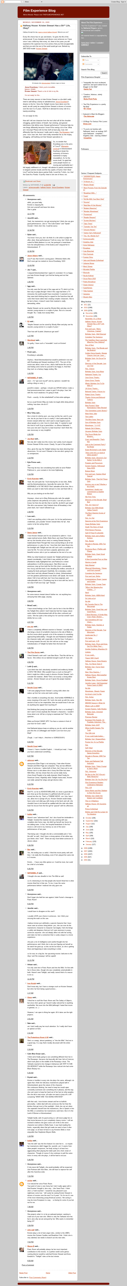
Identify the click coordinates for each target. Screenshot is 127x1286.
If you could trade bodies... (94, 736)
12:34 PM (30, 230)
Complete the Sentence (93, 573)
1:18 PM (30, 1136)
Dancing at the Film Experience (96, 521)
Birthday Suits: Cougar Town (95, 584)
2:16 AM (30, 1049)
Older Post (72, 1273)
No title (87, 601)
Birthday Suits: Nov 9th (93, 700)
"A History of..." (88, 182)
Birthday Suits (90, 403)
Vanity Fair (88, 89)
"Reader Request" (89, 217)
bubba (29, 814)
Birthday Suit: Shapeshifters (95, 739)
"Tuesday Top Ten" (90, 227)
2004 (86, 860)
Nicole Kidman (88, 276)
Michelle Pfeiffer (89, 269)
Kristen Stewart (41, 49)
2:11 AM (30, 1033)
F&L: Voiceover (90, 771)
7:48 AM (30, 1207)
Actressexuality (88, 239)
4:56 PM (30, 662)
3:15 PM (30, 528)
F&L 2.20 (88, 788)
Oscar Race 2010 (89, 279)
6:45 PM (30, 869)
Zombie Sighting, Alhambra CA (96, 649)
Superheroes (87, 288)
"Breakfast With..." (90, 193)
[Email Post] (53, 185)
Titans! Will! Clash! (92, 658)
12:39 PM (30, 251)
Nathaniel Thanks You (93, 374)
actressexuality (34, 187)
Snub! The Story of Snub (94, 527)
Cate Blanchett (88, 251)
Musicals (86, 272)
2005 (86, 857)
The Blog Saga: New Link (94, 420)
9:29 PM (30, 890)
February (89, 841)
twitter (93, 43)
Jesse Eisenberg (62, 102)
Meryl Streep (87, 266)
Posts (86, 60)
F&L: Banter (89, 541)
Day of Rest (89, 345)
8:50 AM (30, 1261)
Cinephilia (88, 138)
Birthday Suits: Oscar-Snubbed (96, 680)
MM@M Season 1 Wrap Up (95, 703)
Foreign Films (88, 257)
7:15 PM (30, 1176)
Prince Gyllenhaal (91, 809)
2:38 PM (30, 512)
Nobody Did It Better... (93, 428)
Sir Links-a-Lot (90, 598)
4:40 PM (30, 648)
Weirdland (31, 340)
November (90, 316)
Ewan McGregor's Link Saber (95, 450)
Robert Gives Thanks (92, 394)
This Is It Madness (92, 801)
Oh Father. (89, 638)
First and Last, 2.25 (92, 641)
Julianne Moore (88, 263)
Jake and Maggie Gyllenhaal (93, 260)
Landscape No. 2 (91, 635)
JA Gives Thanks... (92, 388)
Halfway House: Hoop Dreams (96, 661)
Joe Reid (30, 439)
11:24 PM (30, 979)
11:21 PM (30, 960)
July (87, 827)
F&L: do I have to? (92, 505)
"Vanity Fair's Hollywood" (92, 233)
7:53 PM (30, 1242)
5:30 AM (30, 1073)
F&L (86, 745)
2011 (86, 305)
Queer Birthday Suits (92, 524)
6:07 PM (30, 756)
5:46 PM (30, 1160)
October (89, 818)
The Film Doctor (33, 652)
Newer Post (23, 1273)
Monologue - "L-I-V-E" (93, 425)
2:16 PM (30, 474)
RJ (28, 321)
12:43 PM (30, 265)
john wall (30, 1230)
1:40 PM (30, 348)
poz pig (30, 626)
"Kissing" (86, 202)
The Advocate (89, 116)
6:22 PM (30, 784)
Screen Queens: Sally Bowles (96, 709)
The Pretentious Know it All (37, 1037)
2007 (86, 851)
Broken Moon (90, 471)
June (88, 830)
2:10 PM (30, 458)
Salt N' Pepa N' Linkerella (94, 533)
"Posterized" (87, 214)
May (87, 833)
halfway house (45, 187)
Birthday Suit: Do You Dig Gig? (96, 779)
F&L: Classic (90, 369)
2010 (86, 307)
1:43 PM (30, 373)
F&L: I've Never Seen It (93, 664)
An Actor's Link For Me (93, 694)
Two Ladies (89, 417)
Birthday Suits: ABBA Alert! (95, 595)
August (88, 824)
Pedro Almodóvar (89, 282)
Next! (87, 592)
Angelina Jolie (88, 242)
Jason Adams (32, 256)
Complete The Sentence (94, 337)
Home (48, 1273)
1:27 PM (30, 336)
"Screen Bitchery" (89, 220)
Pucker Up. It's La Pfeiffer (94, 742)
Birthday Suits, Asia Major (94, 371)
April (87, 836)
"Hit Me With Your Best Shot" (93, 199)
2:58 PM (30, 1225)
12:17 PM (30, 214)
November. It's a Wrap (93, 319)
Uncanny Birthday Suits (93, 431)
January (89, 844)
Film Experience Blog (39, 10)
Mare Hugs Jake (91, 414)
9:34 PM (30, 904)
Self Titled (89, 748)
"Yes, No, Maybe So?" (91, 236)
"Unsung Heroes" (89, 230)
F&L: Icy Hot (89, 518)
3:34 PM (30, 587)
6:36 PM (30, 845)
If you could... (90, 655)
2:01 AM (30, 1019)
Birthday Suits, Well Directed (95, 334)
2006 (86, 854)
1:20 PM (30, 317)
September (90, 821)
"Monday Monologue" (90, 211)
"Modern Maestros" (90, 208)
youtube (100, 43)
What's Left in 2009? (92, 706)
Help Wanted (89, 565)
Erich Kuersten (33, 479)
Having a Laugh (90, 562)
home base (85, 43)
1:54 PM (30, 409)
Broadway (86, 248)
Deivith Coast (32, 688)
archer (29, 1181)
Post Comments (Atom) (37, 1277)
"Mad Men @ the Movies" (92, 205)
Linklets (88, 652)
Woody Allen (87, 297)
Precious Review (91, 717)
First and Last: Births (92, 576)
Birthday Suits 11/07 (92, 725)
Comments (88, 64)
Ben (28, 849)
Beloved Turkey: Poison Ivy (95, 391)
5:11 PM (30, 683)
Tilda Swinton (88, 291)
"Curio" (85, 196)
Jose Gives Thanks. (92, 377)
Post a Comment (28, 1265)
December (90, 313)
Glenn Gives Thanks (92, 380)
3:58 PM (30, 601)
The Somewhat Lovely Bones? (96, 411)
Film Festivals (88, 254)
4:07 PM (30, 622)
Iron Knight (31, 983)
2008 (86, 848)
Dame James (32, 533)
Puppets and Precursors (94, 463)
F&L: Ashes (89, 697)
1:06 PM (30, 282)
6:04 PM (30, 742)
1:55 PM (30, 434)
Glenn (29, 997)
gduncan (30, 760)
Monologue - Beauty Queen (95, 691)
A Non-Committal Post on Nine (96, 559)
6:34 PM (30, 810)
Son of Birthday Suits (93, 422)
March (88, 838)
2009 (86, 310)
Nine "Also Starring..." (93, 672)
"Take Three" (88, 224)
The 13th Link (90, 733)
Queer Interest (88, 285)
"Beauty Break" (88, 185)
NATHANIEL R (32, 378)
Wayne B (30, 1246)
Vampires (86, 294)
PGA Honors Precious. (93, 530)
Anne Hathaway (89, 245)
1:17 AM (30, 993)
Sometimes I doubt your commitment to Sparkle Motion (94, 492)
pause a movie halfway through (47, 32)
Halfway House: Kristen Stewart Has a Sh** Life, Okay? (95, 324)
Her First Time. (90, 497)
